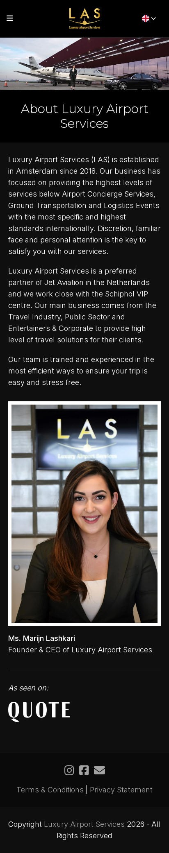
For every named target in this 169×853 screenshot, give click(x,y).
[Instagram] (69, 770)
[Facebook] (84, 770)
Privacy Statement (121, 789)
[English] (148, 18)
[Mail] (99, 770)
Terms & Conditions (50, 789)
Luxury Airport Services (84, 824)
